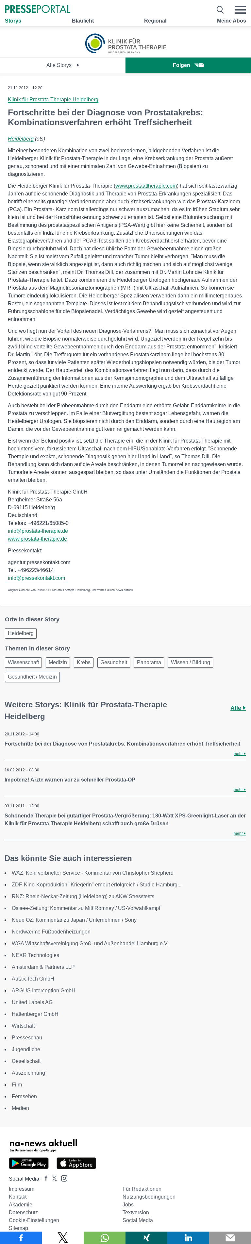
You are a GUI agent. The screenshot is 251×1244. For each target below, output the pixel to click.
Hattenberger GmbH (35, 1014)
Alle (236, 708)
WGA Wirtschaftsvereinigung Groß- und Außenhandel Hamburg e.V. (90, 943)
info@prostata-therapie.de (38, 531)
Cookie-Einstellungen (34, 1220)
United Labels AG (32, 1002)
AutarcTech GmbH (33, 979)
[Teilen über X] (63, 1238)
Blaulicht (83, 21)
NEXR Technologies (35, 955)
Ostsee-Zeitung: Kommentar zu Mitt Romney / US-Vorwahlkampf (86, 908)
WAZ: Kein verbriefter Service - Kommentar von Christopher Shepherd (93, 873)
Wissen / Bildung (190, 662)
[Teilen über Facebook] (21, 1238)
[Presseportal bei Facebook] (44, 1179)
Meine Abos (231, 21)
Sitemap (18, 1228)
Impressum (21, 1189)
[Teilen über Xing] (146, 1238)
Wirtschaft (23, 1026)
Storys (13, 21)
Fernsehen (24, 1096)
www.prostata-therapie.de (37, 539)
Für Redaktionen (142, 1189)
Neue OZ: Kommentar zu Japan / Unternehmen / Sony (74, 920)
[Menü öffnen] (240, 9)
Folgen (181, 65)
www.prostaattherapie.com (146, 186)
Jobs (128, 1204)
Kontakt (17, 1197)
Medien (20, 1108)
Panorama (149, 662)
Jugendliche (26, 1049)
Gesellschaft (26, 1061)
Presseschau (27, 1037)
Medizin (58, 662)
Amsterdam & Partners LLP (43, 967)
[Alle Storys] (125, 51)
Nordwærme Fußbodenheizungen (51, 931)
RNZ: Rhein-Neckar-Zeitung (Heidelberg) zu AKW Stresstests (83, 896)
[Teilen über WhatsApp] (105, 1238)
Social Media (138, 1220)
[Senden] (230, 1238)
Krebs (84, 662)
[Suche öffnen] (220, 9)
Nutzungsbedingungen (149, 1197)
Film (17, 1084)
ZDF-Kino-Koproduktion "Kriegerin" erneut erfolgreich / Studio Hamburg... (96, 884)
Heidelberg (21, 139)
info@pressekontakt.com (36, 578)
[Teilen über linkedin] (188, 1238)
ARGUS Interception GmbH (43, 990)
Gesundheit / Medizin (32, 677)
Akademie (20, 1204)
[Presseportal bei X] (52, 1179)
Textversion (136, 1212)
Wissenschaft (23, 662)
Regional (155, 21)
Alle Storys (59, 65)
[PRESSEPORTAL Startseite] (37, 9)
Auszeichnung (28, 1073)
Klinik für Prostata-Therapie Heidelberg (53, 99)
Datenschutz (23, 1212)
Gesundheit (113, 662)
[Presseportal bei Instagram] (62, 1178)
